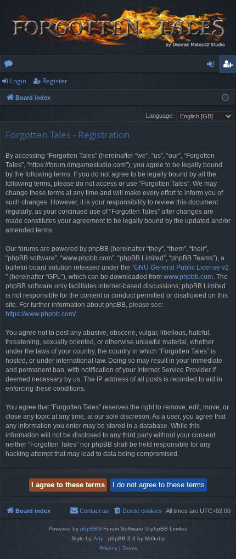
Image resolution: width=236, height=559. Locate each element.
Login (18, 80)
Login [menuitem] (212, 66)
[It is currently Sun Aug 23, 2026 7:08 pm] (225, 98)
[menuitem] (137, 511)
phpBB (89, 529)
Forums (10, 66)
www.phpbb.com (188, 277)
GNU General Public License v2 (181, 267)
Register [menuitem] (230, 66)
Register (55, 80)
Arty (98, 538)
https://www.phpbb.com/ (40, 314)
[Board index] (118, 27)
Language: (160, 115)
